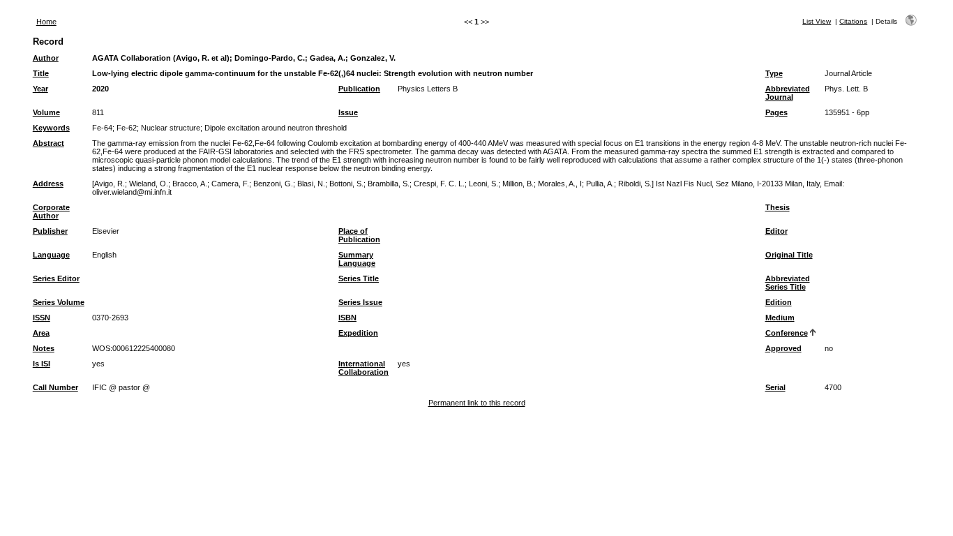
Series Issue (360, 302)
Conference (786, 333)
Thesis (777, 207)
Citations (853, 21)
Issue (348, 112)
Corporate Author (51, 211)
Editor (776, 231)
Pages (776, 112)
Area (41, 333)
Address (48, 183)
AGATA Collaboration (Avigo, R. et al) (161, 58)
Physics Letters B (428, 88)
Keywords (51, 128)
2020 (100, 88)
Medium (780, 317)
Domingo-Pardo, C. (269, 58)
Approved (783, 348)
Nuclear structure (170, 128)
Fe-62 (127, 128)
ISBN (347, 317)
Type (774, 73)
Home (46, 21)
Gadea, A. (327, 58)
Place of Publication (359, 235)
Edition (778, 302)
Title (41, 73)
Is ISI (41, 363)
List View (816, 21)
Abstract (48, 143)
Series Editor (56, 278)
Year (40, 88)
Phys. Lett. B (846, 88)
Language (51, 255)
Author (46, 58)
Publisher (50, 231)
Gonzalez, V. (373, 58)
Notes (43, 348)
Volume (46, 112)
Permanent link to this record (476, 403)
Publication (359, 88)
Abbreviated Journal (787, 92)
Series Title (358, 278)
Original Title (789, 255)
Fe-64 (102, 128)
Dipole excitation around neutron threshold (275, 128)
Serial (775, 387)
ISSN (41, 317)
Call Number (55, 387)
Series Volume (58, 302)
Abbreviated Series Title (787, 282)
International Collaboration (363, 367)
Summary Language (356, 259)
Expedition (358, 333)
